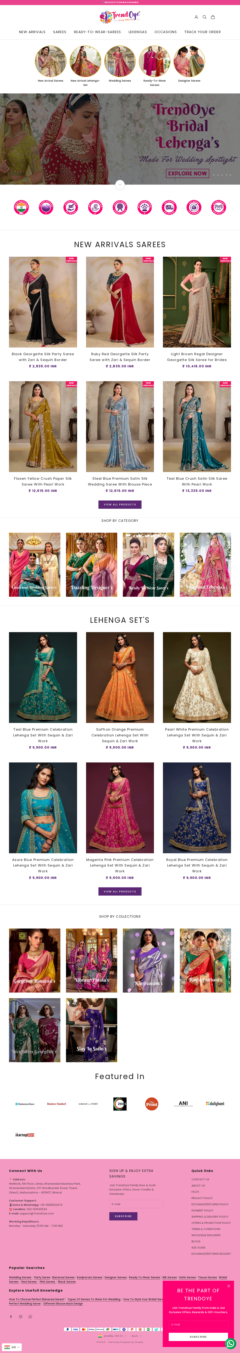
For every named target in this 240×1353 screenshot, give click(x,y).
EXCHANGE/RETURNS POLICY (210, 1204)
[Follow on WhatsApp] (30, 1317)
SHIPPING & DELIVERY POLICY (209, 1217)
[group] (120, 139)
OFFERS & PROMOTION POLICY (211, 1223)
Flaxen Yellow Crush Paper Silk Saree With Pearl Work (43, 481)
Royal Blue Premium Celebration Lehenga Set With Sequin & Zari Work (197, 865)
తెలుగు (135, 1335)
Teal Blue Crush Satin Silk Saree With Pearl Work (197, 481)
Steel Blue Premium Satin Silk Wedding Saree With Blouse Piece (120, 481)
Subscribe (198, 1337)
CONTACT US (200, 1179)
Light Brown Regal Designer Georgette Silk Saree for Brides (197, 357)
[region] (120, 139)
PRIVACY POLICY (202, 1198)
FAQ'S (195, 1192)
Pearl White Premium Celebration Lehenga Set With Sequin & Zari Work (197, 735)
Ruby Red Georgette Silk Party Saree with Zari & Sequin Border (120, 357)
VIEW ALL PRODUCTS (120, 504)
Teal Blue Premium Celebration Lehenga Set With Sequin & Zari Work (43, 735)
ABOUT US (198, 1185)
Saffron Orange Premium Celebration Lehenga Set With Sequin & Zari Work (120, 735)
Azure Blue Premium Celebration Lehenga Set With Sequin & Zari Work (43, 865)
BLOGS (195, 1241)
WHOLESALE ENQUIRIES (205, 1235)
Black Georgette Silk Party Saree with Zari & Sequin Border (43, 357)
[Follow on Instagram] (20, 1317)
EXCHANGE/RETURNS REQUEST (211, 1254)
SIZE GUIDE (198, 1247)
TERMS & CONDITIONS (205, 1229)
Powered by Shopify (132, 1342)
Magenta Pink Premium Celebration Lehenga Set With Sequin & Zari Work (120, 865)
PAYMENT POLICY (202, 1210)
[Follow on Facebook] (11, 1317)
